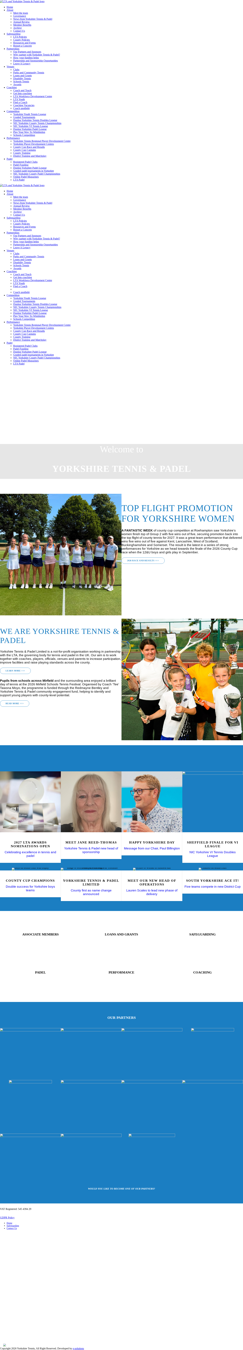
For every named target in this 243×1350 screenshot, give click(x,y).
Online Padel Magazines (26, 176)
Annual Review (21, 22)
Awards (17, 84)
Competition (13, 111)
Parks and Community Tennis (28, 72)
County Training (21, 153)
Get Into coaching (22, 93)
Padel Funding (20, 164)
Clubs (16, 69)
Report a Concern (22, 45)
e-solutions (78, 1348)
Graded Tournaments (24, 117)
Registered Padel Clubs (25, 161)
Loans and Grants (22, 75)
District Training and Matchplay (29, 156)
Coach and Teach (22, 90)
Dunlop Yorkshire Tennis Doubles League (35, 120)
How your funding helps (26, 57)
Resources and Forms (24, 42)
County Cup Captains (24, 150)
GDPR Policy (7, 1217)
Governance (19, 16)
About (10, 10)
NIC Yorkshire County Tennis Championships (37, 123)
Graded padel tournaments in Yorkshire (33, 170)
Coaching (12, 87)
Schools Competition (24, 135)
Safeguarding (13, 33)
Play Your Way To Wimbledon (29, 132)
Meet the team (20, 13)
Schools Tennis (21, 81)
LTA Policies (20, 36)
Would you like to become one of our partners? (121, 1188)
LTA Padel (18, 179)
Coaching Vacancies (23, 105)
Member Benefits (22, 24)
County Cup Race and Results (29, 147)
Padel (9, 158)
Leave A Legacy (21, 63)
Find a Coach (20, 102)
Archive (17, 27)
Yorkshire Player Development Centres (33, 144)
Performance (13, 138)
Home (10, 7)
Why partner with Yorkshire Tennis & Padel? (36, 54)
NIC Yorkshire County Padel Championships (36, 173)
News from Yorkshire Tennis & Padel (32, 19)
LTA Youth (19, 99)
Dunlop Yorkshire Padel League (30, 129)
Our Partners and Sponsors (27, 51)
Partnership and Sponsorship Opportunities (35, 60)
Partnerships (13, 48)
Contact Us (19, 30)
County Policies (21, 39)
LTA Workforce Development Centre (32, 96)
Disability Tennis (22, 78)
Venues (10, 66)
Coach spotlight (21, 108)
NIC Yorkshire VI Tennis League (30, 126)
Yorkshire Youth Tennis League (29, 114)
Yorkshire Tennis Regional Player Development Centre (42, 141)
